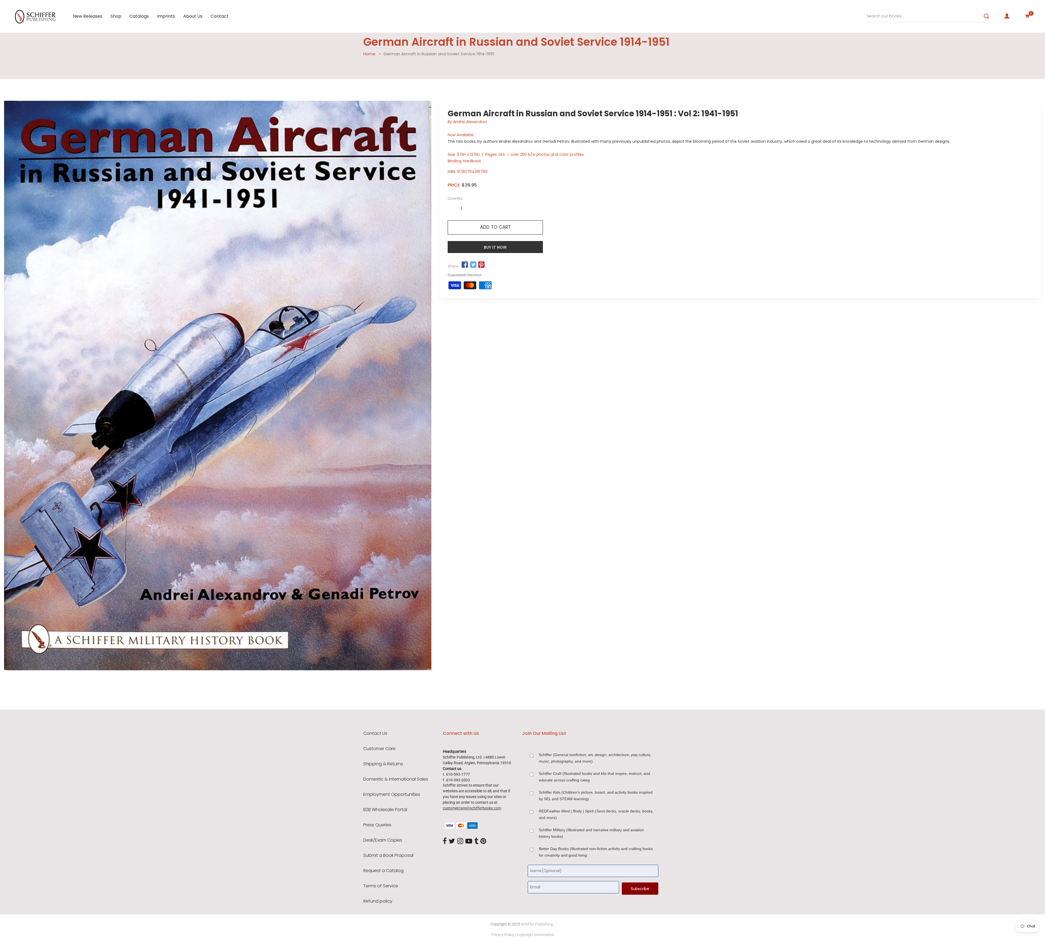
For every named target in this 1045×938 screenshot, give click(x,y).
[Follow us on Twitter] (473, 265)
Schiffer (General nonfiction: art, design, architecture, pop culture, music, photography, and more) (595, 758)
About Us (192, 16)
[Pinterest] (483, 841)
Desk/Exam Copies (382, 840)
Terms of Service (380, 886)
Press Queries (377, 825)
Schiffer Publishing (537, 924)
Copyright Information (535, 935)
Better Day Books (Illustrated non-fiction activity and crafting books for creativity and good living (596, 851)
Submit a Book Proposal (388, 855)
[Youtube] (468, 841)
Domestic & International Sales (395, 779)
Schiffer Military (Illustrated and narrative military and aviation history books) (591, 833)
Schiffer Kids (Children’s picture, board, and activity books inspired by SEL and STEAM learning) (596, 795)
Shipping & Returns (383, 764)
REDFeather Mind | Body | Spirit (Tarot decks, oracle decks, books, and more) (596, 814)
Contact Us (375, 733)
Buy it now (495, 247)
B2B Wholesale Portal (385, 810)
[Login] (1007, 16)
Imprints (166, 16)
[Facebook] (445, 841)
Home (369, 54)
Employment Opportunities (391, 794)
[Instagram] (460, 841)
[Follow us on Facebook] (464, 265)
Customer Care (379, 749)
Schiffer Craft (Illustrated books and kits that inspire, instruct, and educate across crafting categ (594, 776)
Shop (115, 16)
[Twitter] (452, 841)
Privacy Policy (502, 935)
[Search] (986, 16)
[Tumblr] (476, 841)
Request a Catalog (383, 871)
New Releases (87, 16)
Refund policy (377, 901)
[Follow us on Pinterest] (481, 265)
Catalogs (139, 16)
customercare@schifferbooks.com (472, 808)
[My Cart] (1027, 16)
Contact (220, 16)
